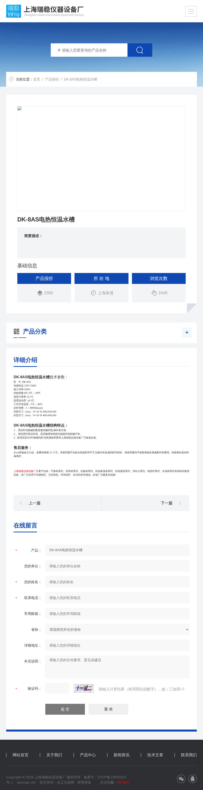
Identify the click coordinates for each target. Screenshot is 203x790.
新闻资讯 (121, 755)
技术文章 (155, 755)
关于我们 (54, 755)
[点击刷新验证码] (84, 688)
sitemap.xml (26, 782)
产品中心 (88, 755)
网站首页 (20, 755)
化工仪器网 (65, 782)
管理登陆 (84, 782)
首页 (36, 79)
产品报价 (52, 79)
